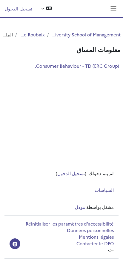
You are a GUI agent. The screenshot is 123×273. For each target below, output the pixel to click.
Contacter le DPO (95, 243)
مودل (80, 207)
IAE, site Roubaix (32, 34)
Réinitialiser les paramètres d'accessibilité (70, 223)
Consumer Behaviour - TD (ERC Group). (77, 66)
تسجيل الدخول (18, 8)
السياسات (104, 190)
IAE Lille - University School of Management (86, 34)
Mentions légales (96, 237)
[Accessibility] (15, 243)
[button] (46, 8)
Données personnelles (90, 230)
